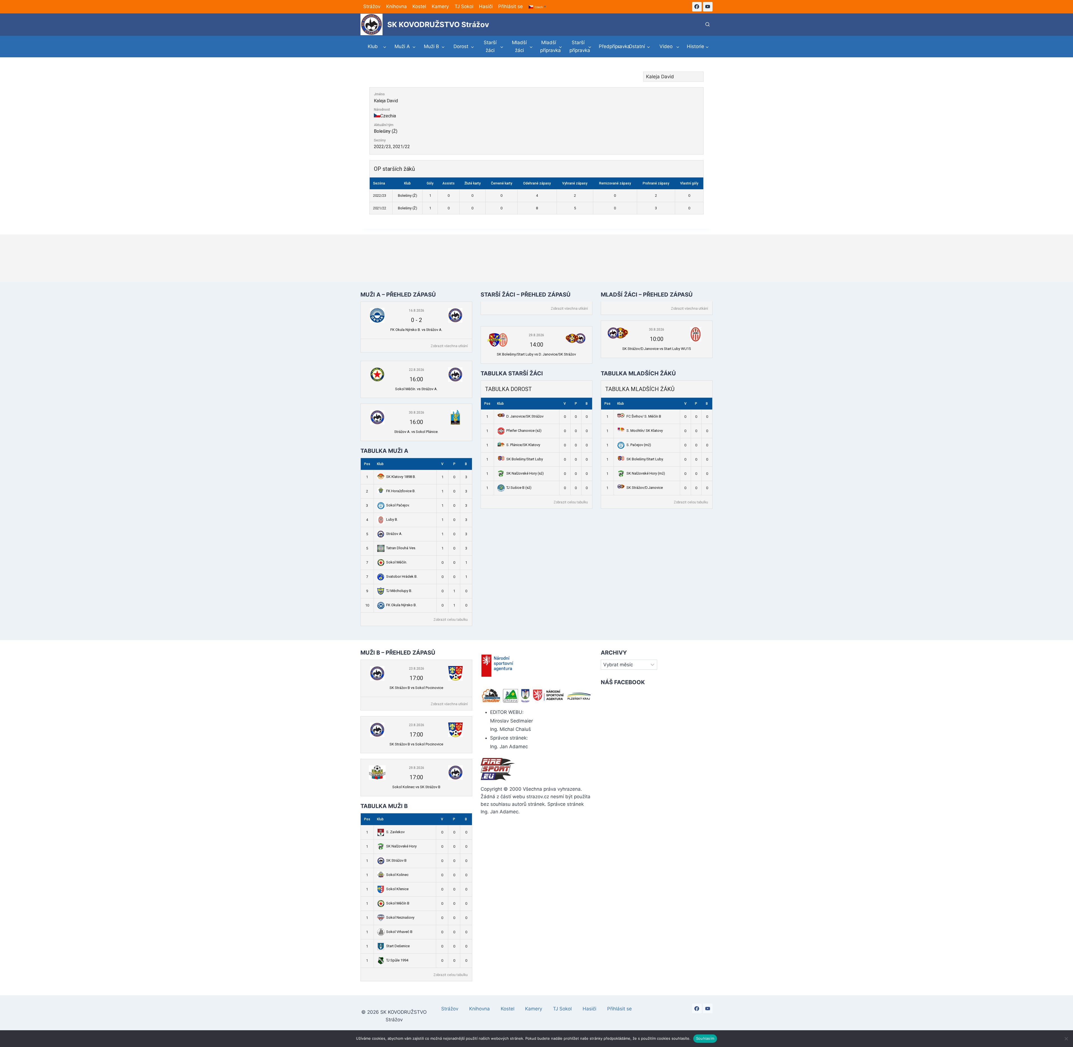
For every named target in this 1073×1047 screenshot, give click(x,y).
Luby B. (392, 519)
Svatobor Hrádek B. (401, 576)
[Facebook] (697, 6)
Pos (367, 464)
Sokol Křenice (397, 889)
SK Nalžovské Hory (401, 846)
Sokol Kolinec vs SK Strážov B (416, 787)
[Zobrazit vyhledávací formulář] (707, 25)
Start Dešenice (398, 946)
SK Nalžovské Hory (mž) (645, 473)
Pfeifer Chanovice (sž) (524, 430)
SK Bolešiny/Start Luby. (645, 459)
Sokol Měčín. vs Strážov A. (416, 389)
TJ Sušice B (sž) (518, 487)
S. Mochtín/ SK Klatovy (644, 430)
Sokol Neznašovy (400, 917)
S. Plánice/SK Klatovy (523, 445)
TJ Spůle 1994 (397, 960)
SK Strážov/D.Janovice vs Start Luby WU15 (656, 349)
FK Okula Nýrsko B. (401, 605)
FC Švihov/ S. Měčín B (643, 416)
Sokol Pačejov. (398, 505)
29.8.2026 (536, 335)
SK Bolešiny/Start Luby (524, 459)
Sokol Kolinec (397, 875)
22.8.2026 (416, 370)
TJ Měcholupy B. (399, 591)
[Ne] (1066, 1038)
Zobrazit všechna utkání (449, 346)
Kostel (419, 6)
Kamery (440, 6)
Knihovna (396, 6)
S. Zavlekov (395, 832)
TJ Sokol (464, 6)
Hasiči (486, 6)
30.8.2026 (416, 412)
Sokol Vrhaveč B (399, 932)
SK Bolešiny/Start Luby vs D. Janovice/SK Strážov (536, 354)
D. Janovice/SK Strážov (524, 416)
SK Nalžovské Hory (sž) (525, 473)
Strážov (371, 6)
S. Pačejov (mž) (638, 445)
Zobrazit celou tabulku (450, 620)
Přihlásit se (510, 6)
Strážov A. (394, 534)
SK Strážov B (396, 860)
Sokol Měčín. (396, 562)
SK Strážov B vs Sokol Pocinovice (416, 688)
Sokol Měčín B (397, 903)
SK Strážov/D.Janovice (644, 487)
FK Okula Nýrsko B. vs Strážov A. (416, 330)
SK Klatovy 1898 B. (401, 477)
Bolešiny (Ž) (385, 131)
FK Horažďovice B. (401, 491)
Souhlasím (705, 1038)
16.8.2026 (416, 310)
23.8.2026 (416, 669)
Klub (380, 464)
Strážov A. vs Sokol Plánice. (416, 432)
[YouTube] (708, 6)
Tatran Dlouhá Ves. (401, 548)
